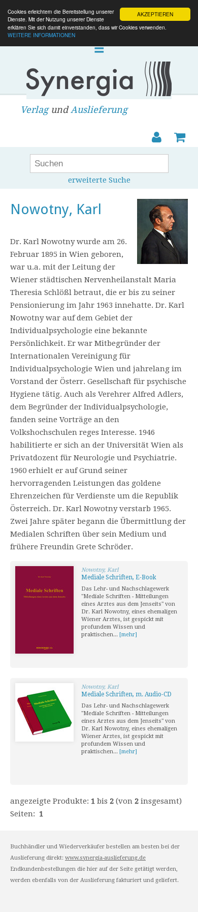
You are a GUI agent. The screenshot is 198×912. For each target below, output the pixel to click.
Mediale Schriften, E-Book (118, 577)
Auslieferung (99, 109)
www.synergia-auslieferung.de (105, 858)
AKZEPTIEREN (155, 14)
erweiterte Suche (99, 180)
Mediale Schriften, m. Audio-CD (126, 694)
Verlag (34, 109)
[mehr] (128, 634)
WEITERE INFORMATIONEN (41, 35)
